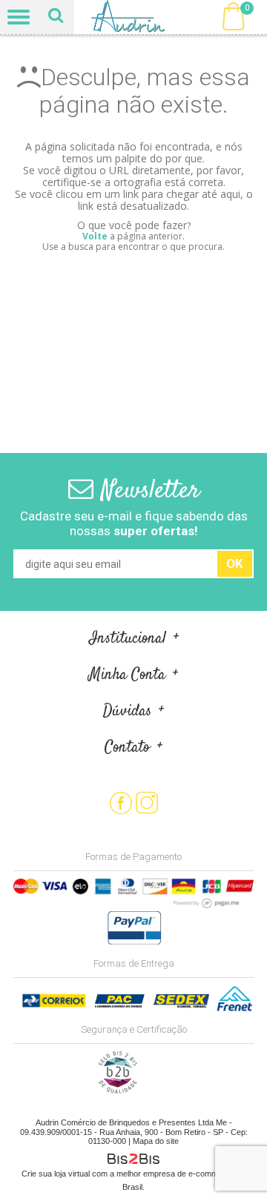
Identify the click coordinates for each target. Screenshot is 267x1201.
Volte (95, 236)
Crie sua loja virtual (56, 1173)
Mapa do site (156, 1141)
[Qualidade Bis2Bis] (118, 1090)
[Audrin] (134, 17)
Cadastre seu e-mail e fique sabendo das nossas (134, 523)
